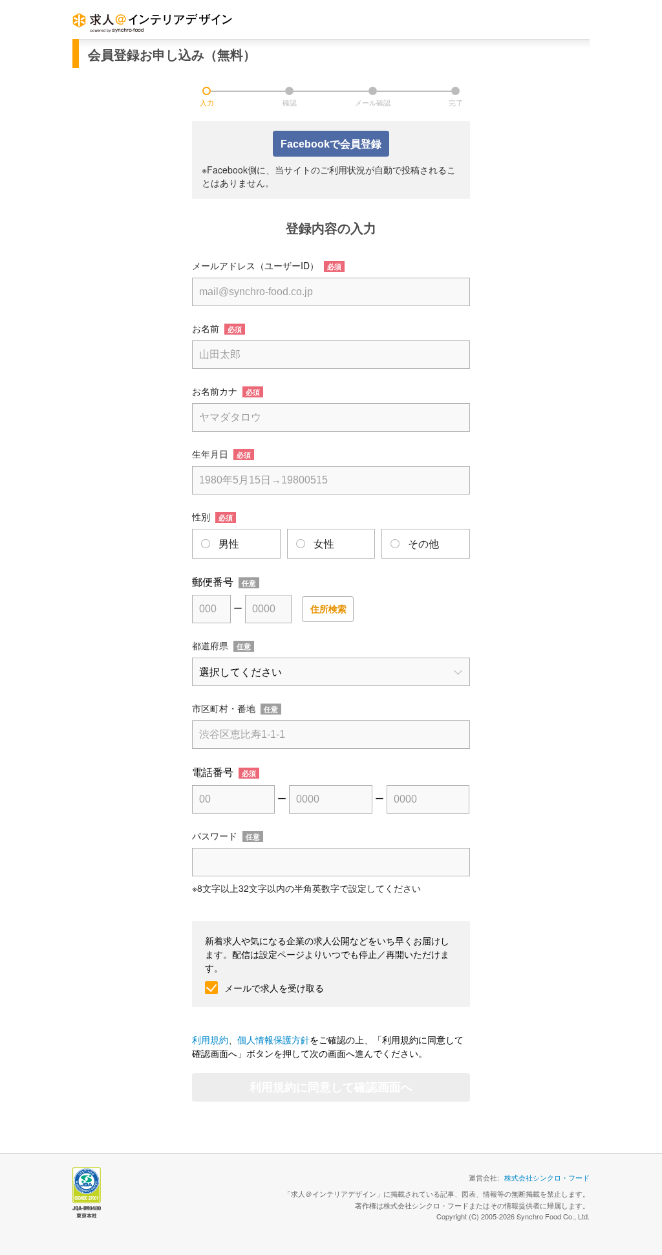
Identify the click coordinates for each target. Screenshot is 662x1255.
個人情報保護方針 (273, 1039)
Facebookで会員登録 (331, 144)
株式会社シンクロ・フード (547, 1177)
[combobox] (331, 292)
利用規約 (210, 1039)
